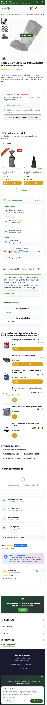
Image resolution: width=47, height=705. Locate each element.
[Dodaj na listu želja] (3, 150)
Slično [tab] (24, 269)
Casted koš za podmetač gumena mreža (27, 406)
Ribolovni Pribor (16, 14)
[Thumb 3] (4, 36)
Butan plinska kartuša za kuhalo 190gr (26, 340)
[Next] (41, 35)
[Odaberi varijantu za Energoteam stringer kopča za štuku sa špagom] (14, 400)
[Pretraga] (36, 8)
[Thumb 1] (4, 21)
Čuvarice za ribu (37, 14)
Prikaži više (22, 190)
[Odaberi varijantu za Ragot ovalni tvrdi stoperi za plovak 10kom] (14, 435)
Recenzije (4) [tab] (14, 269)
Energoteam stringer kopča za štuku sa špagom (27, 389)
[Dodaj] (12, 183)
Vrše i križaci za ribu (11, 454)
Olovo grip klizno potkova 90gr (24, 355)
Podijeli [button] (12, 258)
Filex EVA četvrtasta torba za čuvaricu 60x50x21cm (26, 371)
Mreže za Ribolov (27, 14)
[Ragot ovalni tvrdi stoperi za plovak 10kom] (7, 430)
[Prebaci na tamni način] (36, 2)
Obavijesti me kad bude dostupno (22, 117)
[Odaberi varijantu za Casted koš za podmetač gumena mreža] (14, 416)
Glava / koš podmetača (11, 458)
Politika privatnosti (8, 697)
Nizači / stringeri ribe (31, 454)
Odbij (9, 701)
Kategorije (6, 626)
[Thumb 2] (4, 28)
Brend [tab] (31, 269)
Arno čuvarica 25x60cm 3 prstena (11, 173)
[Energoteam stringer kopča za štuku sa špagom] (7, 394)
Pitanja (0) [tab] (41, 269)
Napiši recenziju (20, 545)
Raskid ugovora (9, 645)
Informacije (7, 640)
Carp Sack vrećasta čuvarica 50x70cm (32, 173)
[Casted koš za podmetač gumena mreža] (7, 412)
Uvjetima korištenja (23, 110)
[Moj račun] (42, 2)
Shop (8, 14)
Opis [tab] (5, 269)
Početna (3, 14)
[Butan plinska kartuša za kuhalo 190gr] (7, 345)
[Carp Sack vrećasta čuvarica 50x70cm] (33, 159)
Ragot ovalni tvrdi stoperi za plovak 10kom (25, 424)
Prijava (22, 610)
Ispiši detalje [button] (23, 258)
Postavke (23, 701)
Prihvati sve (36, 701)
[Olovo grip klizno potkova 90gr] (7, 360)
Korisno (5, 633)
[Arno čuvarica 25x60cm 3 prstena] (12, 159)
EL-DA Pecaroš (8, 620)
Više (2, 82)
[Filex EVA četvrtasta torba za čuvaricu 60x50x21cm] (7, 376)
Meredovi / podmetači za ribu (14, 450)
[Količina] (5, 183)
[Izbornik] (41, 8)
